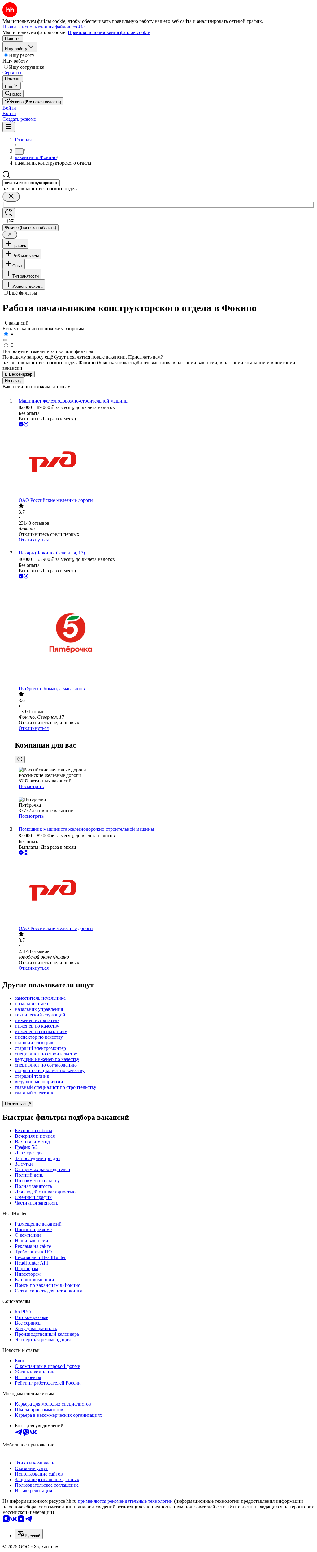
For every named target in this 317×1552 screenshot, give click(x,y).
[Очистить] (11, 197)
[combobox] (31, 182)
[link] (13, 93)
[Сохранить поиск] (8, 213)
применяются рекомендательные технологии (125, 1501)
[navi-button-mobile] (8, 127)
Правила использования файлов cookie (109, 32)
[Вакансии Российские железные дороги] (165, 463)
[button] (9, 107)
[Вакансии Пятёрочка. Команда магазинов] (165, 633)
